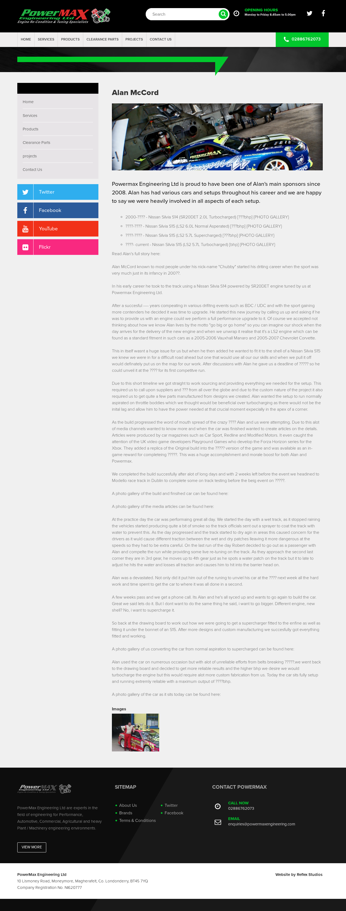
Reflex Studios (309, 874)
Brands (125, 813)
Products (70, 39)
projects (134, 39)
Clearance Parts (102, 39)
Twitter (171, 805)
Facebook (174, 813)
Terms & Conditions (137, 820)
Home (26, 39)
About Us (128, 805)
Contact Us (161, 39)
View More (32, 847)
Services (46, 39)
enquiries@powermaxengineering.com (261, 824)
